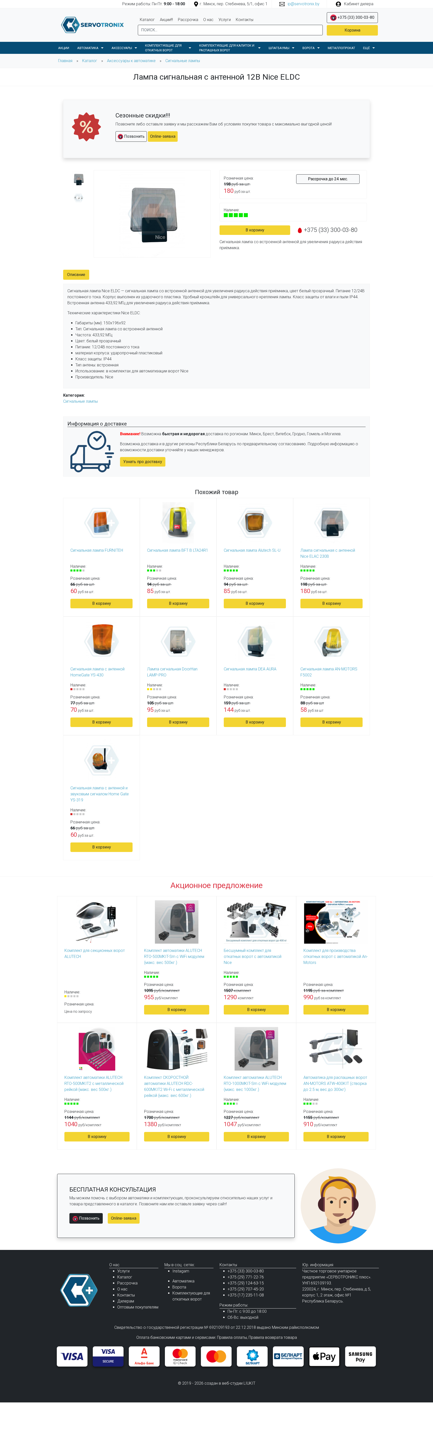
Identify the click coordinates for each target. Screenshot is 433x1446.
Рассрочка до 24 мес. (328, 179)
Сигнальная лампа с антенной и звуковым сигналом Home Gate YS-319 (99, 794)
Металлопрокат (341, 48)
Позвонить (134, 136)
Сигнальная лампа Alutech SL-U (252, 550)
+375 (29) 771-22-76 (246, 1277)
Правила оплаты (232, 1337)
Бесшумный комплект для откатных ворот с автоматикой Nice (252, 956)
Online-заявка (162, 136)
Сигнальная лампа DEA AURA (250, 669)
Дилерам (125, 1301)
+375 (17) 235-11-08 (246, 1295)
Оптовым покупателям (137, 1307)
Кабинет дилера (358, 4)
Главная (65, 60)
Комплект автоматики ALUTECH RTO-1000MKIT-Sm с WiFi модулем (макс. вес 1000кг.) (255, 1083)
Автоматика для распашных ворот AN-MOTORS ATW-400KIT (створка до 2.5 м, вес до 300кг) (335, 1083)
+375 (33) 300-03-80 (355, 17)
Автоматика (183, 1281)
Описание (76, 274)
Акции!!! (166, 19)
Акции (63, 48)
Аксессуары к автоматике (131, 60)
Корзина (352, 30)
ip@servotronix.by (303, 4)
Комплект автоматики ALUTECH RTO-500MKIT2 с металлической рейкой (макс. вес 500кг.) (94, 1083)
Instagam (180, 1271)
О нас (208, 19)
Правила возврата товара (273, 1337)
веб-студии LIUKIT (238, 1383)
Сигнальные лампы (182, 60)
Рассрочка (188, 19)
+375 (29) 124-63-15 (246, 1283)
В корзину (255, 230)
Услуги (225, 19)
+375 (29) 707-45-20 (246, 1289)
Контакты (244, 19)
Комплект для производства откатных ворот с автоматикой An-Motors (335, 956)
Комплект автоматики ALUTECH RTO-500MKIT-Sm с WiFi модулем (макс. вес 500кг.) (174, 956)
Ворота (179, 1287)
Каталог (147, 19)
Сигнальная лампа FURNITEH (96, 550)
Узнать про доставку (142, 461)
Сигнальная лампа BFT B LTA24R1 (177, 550)
